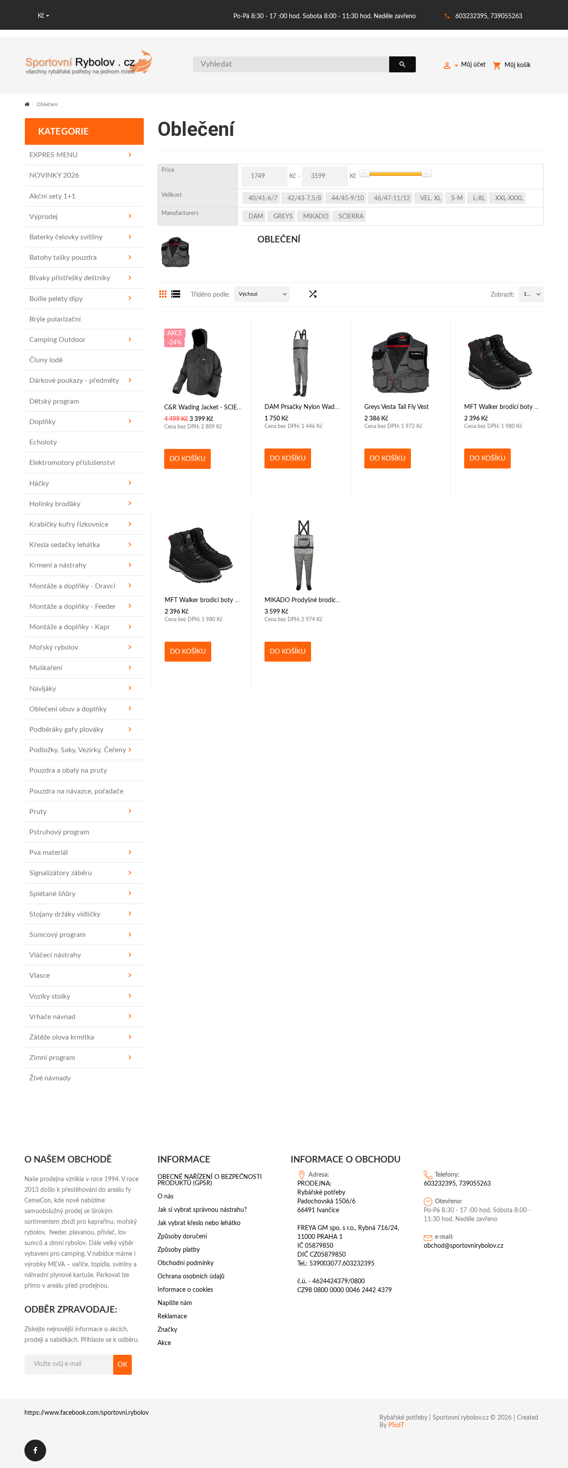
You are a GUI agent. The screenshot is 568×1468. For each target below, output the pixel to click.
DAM (255, 217)
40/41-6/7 (262, 198)
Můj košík (518, 65)
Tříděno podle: (210, 295)
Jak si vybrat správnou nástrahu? (202, 1210)
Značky (167, 1330)
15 (527, 294)
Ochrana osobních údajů (191, 1277)
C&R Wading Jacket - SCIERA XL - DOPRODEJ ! (230, 408)
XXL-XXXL (509, 198)
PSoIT (396, 1425)
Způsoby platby (179, 1250)
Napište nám (175, 1303)
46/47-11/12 (392, 198)
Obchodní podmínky (185, 1263)
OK (122, 1364)
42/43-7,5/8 (304, 198)
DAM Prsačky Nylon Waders (303, 407)
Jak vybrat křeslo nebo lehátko (199, 1223)
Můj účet (473, 65)
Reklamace (172, 1316)
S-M (457, 198)
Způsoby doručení (182, 1237)
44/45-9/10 (347, 198)
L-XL (479, 198)
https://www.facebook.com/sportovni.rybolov (86, 1413)
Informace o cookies (185, 1290)
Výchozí (248, 294)
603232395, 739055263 (488, 16)
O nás (166, 1197)
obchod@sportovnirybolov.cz (463, 1246)
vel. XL (430, 198)
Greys (283, 217)
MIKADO (315, 217)
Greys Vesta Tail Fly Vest (396, 407)
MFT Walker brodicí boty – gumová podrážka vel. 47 (236, 600)
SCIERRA (351, 217)
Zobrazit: (503, 295)
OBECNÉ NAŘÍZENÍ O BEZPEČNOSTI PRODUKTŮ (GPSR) (210, 1180)
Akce (164, 1343)
